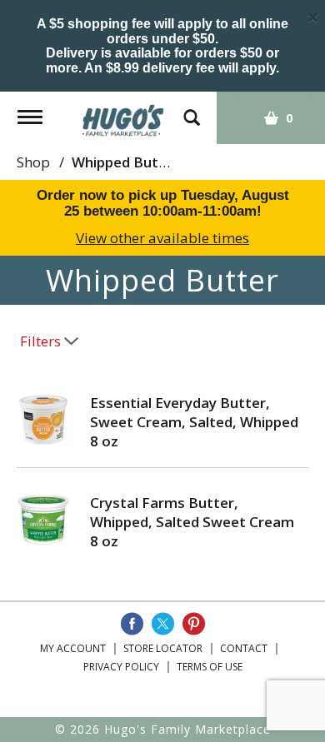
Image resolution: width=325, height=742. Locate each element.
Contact (244, 648)
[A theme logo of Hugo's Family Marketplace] (123, 114)
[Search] (191, 109)
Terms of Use (209, 667)
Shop (33, 162)
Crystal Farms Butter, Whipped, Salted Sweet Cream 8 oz (192, 521)
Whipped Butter (125, 162)
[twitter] (163, 623)
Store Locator (162, 648)
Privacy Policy (121, 667)
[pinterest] (193, 623)
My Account (73, 648)
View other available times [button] (162, 237)
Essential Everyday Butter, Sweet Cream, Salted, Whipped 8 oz (194, 422)
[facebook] (132, 623)
